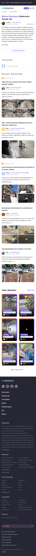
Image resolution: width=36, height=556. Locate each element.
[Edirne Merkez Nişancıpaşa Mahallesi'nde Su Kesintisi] (26, 330)
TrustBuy (4, 552)
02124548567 (22, 500)
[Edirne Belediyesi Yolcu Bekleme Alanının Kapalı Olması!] (9, 306)
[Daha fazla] (33, 45)
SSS (3, 410)
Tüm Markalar (5, 469)
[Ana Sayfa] (8, 8)
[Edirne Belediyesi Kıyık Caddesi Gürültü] (26, 306)
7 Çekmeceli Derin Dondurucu (10, 517)
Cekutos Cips (5, 502)
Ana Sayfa (4, 11)
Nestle (20, 505)
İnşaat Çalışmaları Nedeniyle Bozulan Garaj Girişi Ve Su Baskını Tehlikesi (18, 168)
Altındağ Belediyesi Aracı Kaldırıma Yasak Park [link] (16, 249)
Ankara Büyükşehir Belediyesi (26, 467)
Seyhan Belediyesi (23, 457)
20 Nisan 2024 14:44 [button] (10, 130)
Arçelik (3, 482)
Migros (20, 485)
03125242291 (5, 509)
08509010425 (6, 505)
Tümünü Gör (30, 290)
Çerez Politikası (6, 542)
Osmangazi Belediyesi (7, 464)
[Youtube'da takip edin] (7, 386)
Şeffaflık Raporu (7, 407)
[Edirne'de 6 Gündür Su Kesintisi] (9, 330)
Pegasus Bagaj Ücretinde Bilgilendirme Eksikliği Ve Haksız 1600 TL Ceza (18, 440)
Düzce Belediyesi (6, 467)
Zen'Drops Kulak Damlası (24, 507)
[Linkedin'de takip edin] (16, 386)
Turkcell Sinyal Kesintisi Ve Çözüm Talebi (12, 431)
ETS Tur (20, 487)
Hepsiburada (21, 480)
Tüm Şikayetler (6, 450)
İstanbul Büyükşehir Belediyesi (10, 462)
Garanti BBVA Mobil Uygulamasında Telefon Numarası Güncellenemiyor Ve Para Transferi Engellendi (18, 428)
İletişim (4, 414)
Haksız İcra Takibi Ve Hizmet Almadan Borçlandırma (15, 433)
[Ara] (30, 8)
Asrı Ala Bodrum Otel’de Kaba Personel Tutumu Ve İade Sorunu (18, 442)
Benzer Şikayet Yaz (19, 50)
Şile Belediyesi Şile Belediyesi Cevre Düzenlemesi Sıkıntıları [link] (17, 209)
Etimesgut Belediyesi (23, 464)
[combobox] (18, 526)
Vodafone (4, 489)
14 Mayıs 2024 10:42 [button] (10, 253)
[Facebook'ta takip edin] (11, 386)
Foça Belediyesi (22, 462)
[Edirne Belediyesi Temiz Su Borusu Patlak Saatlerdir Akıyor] (9, 354)
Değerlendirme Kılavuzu (9, 545)
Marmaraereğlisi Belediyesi (25, 460)
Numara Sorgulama (7, 487)
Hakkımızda (5, 392)
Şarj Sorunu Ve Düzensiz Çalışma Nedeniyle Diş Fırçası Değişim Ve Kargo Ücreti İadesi (18, 438)
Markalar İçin (6, 396)
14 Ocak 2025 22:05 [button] (10, 89)
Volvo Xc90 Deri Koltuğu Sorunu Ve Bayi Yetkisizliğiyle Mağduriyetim (18, 445)
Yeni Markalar (5, 472)
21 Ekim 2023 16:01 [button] (10, 215)
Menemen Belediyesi (7, 457)
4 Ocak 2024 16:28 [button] (10, 24)
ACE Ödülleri (6, 399)
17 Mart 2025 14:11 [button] (10, 174)
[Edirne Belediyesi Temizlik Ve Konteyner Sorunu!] (26, 354)
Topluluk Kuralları (7, 539)
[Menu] (33, 8)
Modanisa (4, 480)
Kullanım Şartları (6, 537)
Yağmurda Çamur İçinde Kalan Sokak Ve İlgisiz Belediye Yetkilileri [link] (16, 83)
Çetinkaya (4, 500)
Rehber (4, 403)
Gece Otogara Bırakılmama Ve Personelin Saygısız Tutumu (17, 435)
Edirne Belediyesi (13, 11)
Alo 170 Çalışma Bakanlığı (25, 509)
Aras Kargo (5, 485)
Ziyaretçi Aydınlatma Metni (10, 534)
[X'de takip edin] (3, 386)
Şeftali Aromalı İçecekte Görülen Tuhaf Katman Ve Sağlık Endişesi (18, 447)
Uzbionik (4, 507)
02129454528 (22, 502)
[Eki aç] (10, 103)
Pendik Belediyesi (6, 460)
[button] (7, 78)
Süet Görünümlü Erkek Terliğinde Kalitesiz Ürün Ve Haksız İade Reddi (18, 426)
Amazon (20, 489)
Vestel (20, 482)
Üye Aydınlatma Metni (8, 531)
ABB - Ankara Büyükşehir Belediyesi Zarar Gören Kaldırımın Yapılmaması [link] (17, 124)
